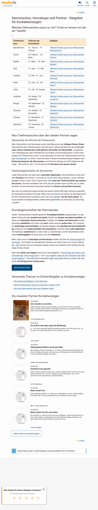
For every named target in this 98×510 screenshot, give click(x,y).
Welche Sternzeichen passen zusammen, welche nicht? (37, 285)
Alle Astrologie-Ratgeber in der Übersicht (30, 281)
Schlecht (20, 500)
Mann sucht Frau (37, 390)
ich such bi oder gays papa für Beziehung (48, 325)
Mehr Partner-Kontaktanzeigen (26, 434)
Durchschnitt (26, 501)
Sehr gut (38, 500)
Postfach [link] (80, 5)
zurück (81, 12)
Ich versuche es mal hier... (41, 304)
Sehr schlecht (14, 501)
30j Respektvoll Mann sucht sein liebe (46, 347)
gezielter (56, 197)
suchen (87, 5)
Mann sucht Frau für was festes (44, 412)
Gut (32, 500)
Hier (17, 245)
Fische (50, 178)
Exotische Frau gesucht (40, 369)
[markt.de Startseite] (9, 2)
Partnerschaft (21, 158)
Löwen (73, 178)
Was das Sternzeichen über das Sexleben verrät (34, 288)
